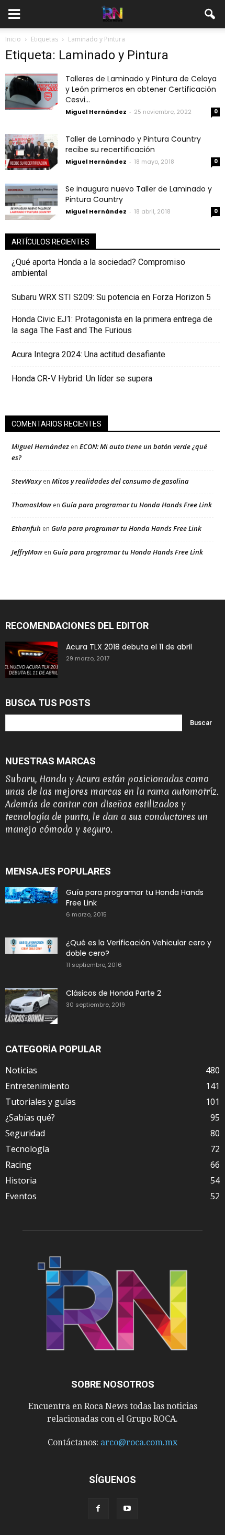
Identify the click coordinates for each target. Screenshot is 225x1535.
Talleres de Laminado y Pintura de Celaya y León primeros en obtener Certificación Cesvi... (141, 89)
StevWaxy (26, 481)
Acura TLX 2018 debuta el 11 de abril (129, 647)
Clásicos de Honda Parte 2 (113, 993)
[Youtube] (127, 1508)
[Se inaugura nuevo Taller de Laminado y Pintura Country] (31, 202)
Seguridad (25, 1133)
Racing (18, 1164)
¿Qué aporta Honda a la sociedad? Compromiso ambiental (98, 267)
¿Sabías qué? (30, 1117)
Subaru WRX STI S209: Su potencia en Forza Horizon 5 (111, 297)
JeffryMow (27, 552)
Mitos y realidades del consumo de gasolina (120, 481)
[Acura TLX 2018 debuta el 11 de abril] (31, 660)
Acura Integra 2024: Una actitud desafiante (88, 354)
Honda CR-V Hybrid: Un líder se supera (82, 378)
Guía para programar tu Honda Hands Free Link (137, 504)
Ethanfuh (26, 528)
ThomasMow (31, 504)
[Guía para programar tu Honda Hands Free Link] (31, 895)
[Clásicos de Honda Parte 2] (31, 1006)
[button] (210, 14)
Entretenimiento (37, 1086)
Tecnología (27, 1149)
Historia (21, 1180)
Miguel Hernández (96, 112)
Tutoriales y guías (40, 1101)
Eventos (21, 1196)
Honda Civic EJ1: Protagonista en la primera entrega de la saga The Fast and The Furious (112, 324)
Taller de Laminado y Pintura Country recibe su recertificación (133, 144)
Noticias (21, 1070)
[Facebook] (98, 1508)
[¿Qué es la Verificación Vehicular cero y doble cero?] (31, 945)
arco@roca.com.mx (138, 1442)
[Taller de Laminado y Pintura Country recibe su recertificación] (31, 152)
